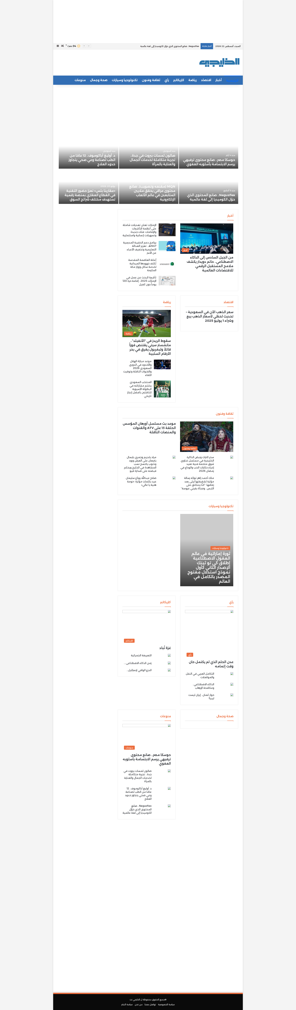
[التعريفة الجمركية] (169, 656)
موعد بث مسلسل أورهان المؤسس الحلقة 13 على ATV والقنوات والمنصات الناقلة (149, 428)
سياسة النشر (127, 1004)
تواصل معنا (150, 1004)
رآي (166, 80)
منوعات (80, 80)
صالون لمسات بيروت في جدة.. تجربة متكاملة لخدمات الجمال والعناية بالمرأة (152, 160)
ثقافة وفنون (151, 80)
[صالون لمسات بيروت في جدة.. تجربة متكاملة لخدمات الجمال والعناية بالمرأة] (148, 151)
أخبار (219, 80)
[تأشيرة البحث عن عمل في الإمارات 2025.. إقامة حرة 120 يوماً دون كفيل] (167, 280)
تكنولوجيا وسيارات (125, 80)
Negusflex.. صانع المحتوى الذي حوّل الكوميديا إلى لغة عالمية (137, 809)
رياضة (192, 80)
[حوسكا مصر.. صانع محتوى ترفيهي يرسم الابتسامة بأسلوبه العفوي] (208, 151)
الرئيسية (232, 80)
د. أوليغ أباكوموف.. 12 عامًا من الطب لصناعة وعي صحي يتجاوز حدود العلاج (92, 160)
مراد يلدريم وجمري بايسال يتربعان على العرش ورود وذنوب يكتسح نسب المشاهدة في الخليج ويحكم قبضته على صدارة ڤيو (140, 464)
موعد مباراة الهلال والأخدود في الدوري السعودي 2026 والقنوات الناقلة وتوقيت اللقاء (137, 368)
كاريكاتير (178, 80)
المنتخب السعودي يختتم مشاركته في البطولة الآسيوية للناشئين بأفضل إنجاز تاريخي (139, 389)
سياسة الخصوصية (166, 1004)
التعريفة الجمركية (141, 655)
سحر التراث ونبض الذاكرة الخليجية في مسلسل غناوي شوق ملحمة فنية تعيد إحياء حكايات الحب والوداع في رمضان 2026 (197, 464)
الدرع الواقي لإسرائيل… (139, 670)
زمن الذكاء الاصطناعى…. (138, 663)
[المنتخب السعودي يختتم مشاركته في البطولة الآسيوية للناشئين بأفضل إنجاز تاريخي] (162, 389)
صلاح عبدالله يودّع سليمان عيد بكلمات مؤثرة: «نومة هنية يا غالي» (141, 481)
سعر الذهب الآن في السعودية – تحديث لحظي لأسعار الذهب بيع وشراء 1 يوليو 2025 (209, 316)
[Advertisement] (148, 21)
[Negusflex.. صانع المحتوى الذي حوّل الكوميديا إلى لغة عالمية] (208, 186)
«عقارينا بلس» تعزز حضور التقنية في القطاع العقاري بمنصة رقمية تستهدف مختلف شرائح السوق (90, 195)
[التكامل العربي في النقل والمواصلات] (231, 673)
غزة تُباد (165, 648)
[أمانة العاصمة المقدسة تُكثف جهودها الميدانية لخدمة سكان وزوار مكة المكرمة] (167, 264)
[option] (148, 169)
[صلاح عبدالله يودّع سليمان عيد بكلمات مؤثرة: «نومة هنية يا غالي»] (174, 477)
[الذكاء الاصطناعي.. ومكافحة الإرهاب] (231, 684)
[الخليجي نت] (219, 62)
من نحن (138, 1004)
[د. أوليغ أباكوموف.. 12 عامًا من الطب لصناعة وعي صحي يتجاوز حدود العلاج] (89, 151)
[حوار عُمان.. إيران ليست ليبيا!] (231, 695)
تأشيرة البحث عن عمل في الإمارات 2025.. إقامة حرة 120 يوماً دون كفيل (139, 281)
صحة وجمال (98, 80)
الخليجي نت (135, 999)
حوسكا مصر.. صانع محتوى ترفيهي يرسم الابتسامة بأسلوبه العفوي (147, 759)
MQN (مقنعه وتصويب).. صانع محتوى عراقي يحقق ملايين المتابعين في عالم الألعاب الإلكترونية (154, 46)
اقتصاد (206, 80)
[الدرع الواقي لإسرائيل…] (169, 670)
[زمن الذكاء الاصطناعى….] (169, 663)
